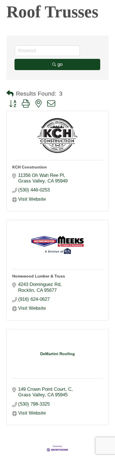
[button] (10, 93)
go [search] (60, 64)
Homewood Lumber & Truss (38, 276)
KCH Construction (29, 167)
